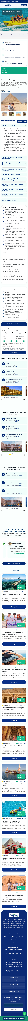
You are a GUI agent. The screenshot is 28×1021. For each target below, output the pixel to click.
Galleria (13, 35)
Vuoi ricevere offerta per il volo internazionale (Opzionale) (13, 344)
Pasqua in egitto (14, 984)
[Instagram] (19, 937)
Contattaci (13, 945)
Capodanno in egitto (14, 991)
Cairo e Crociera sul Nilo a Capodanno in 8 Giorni (13, 859)
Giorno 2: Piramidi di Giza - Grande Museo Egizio (12, 158)
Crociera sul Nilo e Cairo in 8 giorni (12, 895)
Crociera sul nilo (14, 980)
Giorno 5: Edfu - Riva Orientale (11, 174)
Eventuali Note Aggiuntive (8, 346)
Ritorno (17, 330)
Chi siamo (13, 942)
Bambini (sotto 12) (19, 338)
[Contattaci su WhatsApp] (24, 1014)
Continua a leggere (5, 91)
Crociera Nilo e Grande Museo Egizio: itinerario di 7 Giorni (13, 708)
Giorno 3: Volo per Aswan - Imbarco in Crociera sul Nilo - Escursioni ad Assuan (13, 164)
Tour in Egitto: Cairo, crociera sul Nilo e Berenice (14, 670)
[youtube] (12, 937)
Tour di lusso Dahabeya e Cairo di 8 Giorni (12, 785)
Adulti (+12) (5, 338)
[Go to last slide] (2, 102)
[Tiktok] (16, 937)
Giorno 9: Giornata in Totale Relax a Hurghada (12, 195)
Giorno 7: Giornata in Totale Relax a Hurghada (12, 184)
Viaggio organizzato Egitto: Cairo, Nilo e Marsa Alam (14, 595)
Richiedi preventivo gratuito (14, 1018)
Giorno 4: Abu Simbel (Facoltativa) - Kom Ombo (12, 169)
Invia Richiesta (14, 352)
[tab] (7, 109)
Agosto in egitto (14, 987)
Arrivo (3, 330)
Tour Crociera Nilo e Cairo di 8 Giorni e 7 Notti (13, 746)
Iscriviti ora (13, 1009)
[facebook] (22, 937)
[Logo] (8, 5)
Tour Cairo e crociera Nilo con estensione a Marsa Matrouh (11, 822)
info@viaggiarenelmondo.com (10, 1)
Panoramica (4, 35)
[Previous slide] (2, 400)
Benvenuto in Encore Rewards (13, 953)
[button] (4, 114)
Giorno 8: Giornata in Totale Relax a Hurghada (12, 190)
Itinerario (21, 35)
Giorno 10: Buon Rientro (9, 200)
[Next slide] (26, 102)
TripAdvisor (20, 531)
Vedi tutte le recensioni (14, 563)
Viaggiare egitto (14, 977)
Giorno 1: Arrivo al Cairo (9, 125)
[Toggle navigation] (2, 5)
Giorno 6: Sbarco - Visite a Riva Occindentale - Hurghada (11, 179)
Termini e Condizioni (13, 947)
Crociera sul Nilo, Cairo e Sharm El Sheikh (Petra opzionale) (12, 633)
